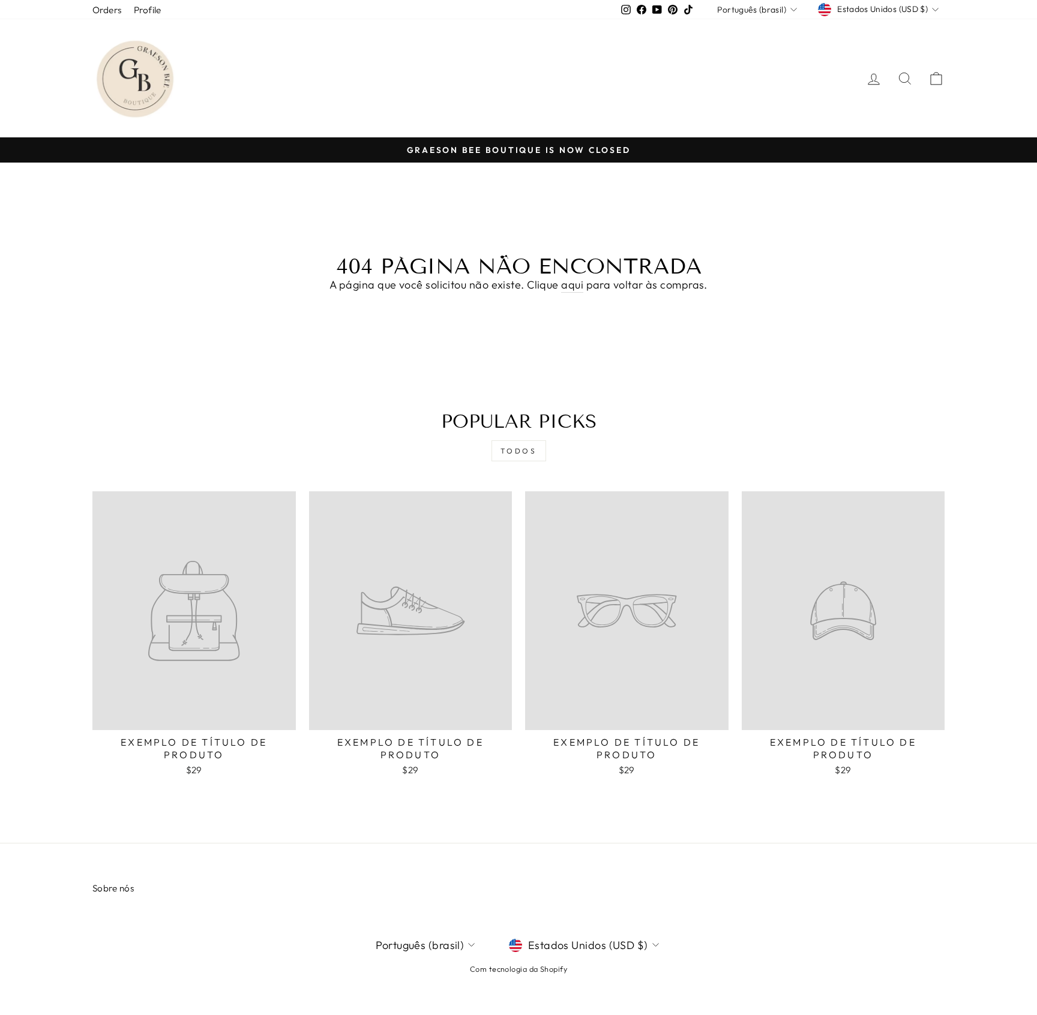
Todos (518, 450)
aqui (572, 285)
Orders (107, 10)
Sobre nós (113, 888)
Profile (147, 10)
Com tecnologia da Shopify (518, 969)
